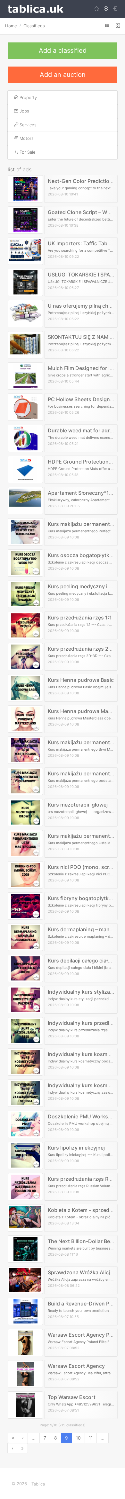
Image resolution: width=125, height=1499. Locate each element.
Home (11, 25)
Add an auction (63, 74)
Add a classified (63, 50)
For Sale (27, 152)
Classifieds (34, 25)
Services (27, 124)
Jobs (23, 110)
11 (91, 1437)
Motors (26, 138)
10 (78, 1437)
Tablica (38, 1483)
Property (27, 97)
